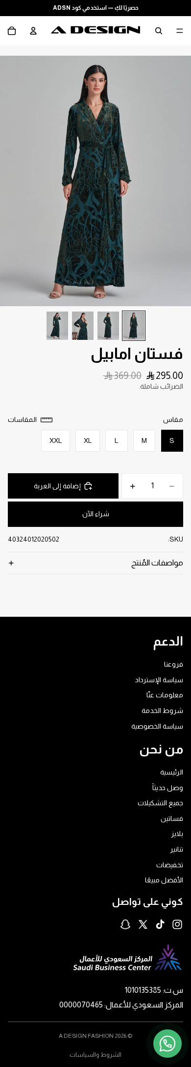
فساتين (172, 818)
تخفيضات (169, 865)
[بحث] (158, 31)
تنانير (176, 849)
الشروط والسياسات (95, 1054)
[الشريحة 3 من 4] (83, 326)
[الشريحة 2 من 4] (108, 326)
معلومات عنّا (164, 695)
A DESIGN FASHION (86, 1035)
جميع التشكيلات (160, 803)
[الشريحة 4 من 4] (57, 326)
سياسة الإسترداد (159, 680)
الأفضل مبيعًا (164, 880)
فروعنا (173, 664)
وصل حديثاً (167, 788)
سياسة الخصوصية (157, 726)
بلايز (177, 833)
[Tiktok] (160, 924)
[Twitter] (143, 924)
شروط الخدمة (162, 710)
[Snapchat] (125, 924)
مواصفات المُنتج (157, 562)
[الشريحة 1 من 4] (133, 326)
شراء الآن (95, 514)
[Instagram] (177, 924)
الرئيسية (171, 772)
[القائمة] (179, 31)
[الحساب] (33, 31)
